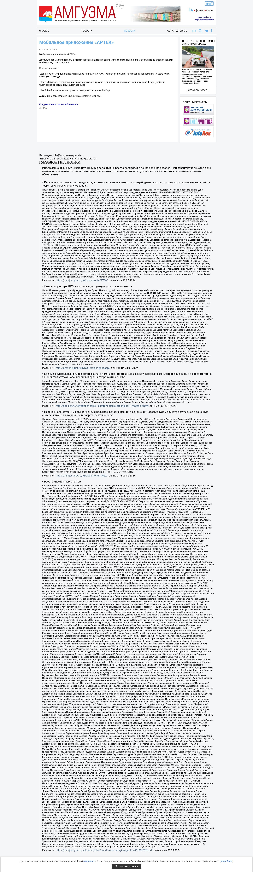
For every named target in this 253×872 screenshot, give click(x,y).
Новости (86, 30)
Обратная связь (177, 30)
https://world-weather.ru (204, 20)
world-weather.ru (204, 17)
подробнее (89, 861)
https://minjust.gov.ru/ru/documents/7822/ (82, 475)
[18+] (77, 14)
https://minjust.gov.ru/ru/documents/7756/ (82, 280)
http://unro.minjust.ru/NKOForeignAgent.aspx (83, 368)
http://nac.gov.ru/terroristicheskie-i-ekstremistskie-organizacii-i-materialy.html (102, 406)
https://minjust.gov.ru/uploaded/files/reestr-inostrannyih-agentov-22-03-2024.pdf (104, 850)
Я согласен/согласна (126, 866)
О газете (44, 30)
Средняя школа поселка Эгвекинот (58, 104)
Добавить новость (198, 90)
